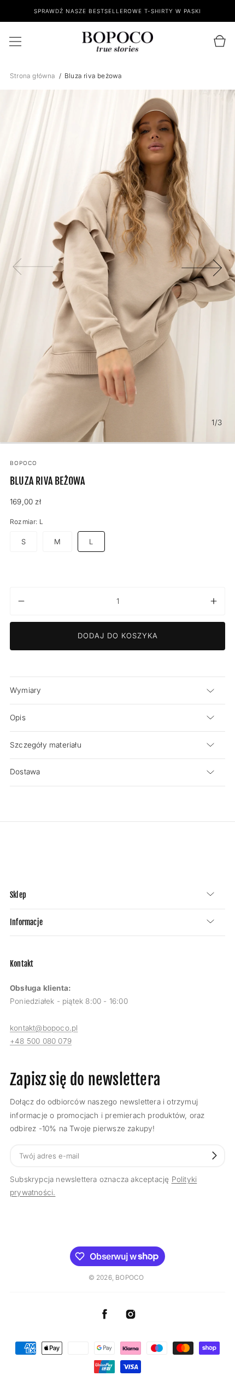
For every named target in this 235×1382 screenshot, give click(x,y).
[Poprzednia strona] (33, 266)
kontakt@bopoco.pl (44, 1028)
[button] (15, 42)
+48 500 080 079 (41, 1041)
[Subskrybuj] (214, 1155)
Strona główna (33, 76)
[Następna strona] (202, 266)
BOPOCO (129, 1277)
